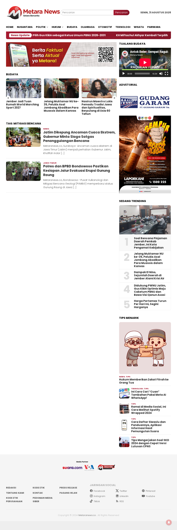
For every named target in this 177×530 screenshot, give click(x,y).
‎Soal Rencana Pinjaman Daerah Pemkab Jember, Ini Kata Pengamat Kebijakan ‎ (150, 243)
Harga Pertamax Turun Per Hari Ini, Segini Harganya (150, 304)
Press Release (68, 487)
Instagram (99, 496)
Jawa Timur (50, 162)
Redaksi (11, 487)
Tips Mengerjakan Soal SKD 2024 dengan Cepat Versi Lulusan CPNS (150, 443)
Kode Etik (39, 487)
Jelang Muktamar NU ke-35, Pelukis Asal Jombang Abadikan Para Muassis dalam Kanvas (61, 106)
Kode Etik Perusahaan (14, 499)
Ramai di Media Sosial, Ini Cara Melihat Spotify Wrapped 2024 (148, 410)
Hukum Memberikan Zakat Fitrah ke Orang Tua (144, 381)
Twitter (123, 491)
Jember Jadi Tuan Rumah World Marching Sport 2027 (22, 104)
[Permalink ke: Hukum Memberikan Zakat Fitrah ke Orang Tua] (145, 348)
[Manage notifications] (169, 522)
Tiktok (97, 501)
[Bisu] (161, 73)
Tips (128, 376)
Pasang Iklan (68, 493)
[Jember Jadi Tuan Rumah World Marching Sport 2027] (23, 88)
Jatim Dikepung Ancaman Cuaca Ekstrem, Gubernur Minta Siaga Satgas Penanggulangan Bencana (79, 136)
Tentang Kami (15, 493)
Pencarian (121, 12)
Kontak (38, 493)
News (46, 128)
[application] (145, 62)
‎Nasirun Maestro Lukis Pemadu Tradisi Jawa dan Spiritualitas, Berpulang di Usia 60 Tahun (97, 107)
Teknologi (137, 388)
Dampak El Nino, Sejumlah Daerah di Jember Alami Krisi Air (149, 275)
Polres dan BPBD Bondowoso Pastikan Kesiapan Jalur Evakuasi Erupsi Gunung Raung (76, 170)
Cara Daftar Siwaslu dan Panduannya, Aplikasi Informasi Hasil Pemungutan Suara (148, 426)
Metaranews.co (87, 515)
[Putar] (123, 73)
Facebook (99, 491)
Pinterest (150, 491)
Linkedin (124, 496)
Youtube (150, 496)
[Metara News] (33, 12)
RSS (122, 501)
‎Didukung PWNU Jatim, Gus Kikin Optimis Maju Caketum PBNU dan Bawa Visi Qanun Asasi (150, 290)
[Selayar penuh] (166, 73)
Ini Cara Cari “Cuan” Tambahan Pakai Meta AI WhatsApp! (148, 394)
